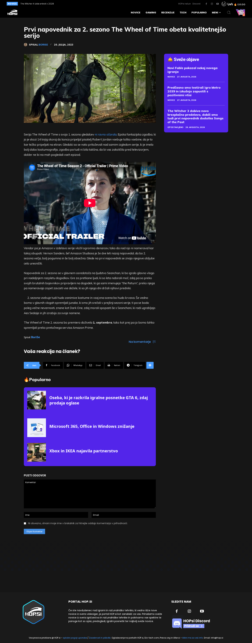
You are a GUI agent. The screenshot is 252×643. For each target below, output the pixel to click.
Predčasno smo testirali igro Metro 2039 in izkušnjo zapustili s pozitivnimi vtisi (193, 91)
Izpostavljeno (175, 127)
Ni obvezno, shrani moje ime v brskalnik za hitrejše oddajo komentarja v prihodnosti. (78, 523)
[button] (229, 12)
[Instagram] (211, 4)
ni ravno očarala (106, 134)
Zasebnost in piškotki (100, 637)
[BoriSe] (26, 44)
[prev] (114, 4)
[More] (150, 365)
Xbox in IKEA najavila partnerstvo (83, 451)
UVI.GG (241, 4)
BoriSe (43, 44)
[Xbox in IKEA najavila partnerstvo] (36, 452)
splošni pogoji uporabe (75, 637)
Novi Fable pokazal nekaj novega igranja (192, 70)
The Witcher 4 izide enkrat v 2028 (37, 3)
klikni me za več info (192, 637)
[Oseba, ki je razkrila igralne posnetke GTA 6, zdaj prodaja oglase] (36, 400)
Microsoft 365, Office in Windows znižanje (91, 426)
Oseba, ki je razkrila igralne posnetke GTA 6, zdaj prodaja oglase (98, 400)
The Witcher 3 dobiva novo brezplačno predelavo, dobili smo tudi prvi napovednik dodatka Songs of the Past (195, 116)
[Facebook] (206, 4)
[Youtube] (217, 4)
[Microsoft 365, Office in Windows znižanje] (36, 427)
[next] (120, 4)
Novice (171, 77)
